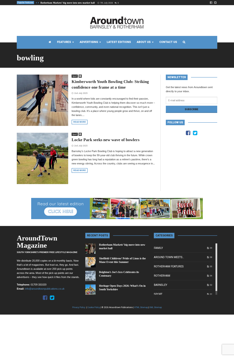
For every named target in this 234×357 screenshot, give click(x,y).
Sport (74, 76)
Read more (79, 122)
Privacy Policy (79, 307)
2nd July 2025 (81, 93)
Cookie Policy (93, 307)
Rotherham (162, 275)
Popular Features (25, 2)
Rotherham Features (169, 266)
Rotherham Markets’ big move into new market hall (67, 3)
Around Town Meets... (169, 257)
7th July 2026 (106, 3)
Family (158, 248)
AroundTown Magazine (37, 242)
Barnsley (160, 285)
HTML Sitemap (141, 307)
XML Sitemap (155, 307)
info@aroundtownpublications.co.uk (45, 288)
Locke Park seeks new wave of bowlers (105, 140)
